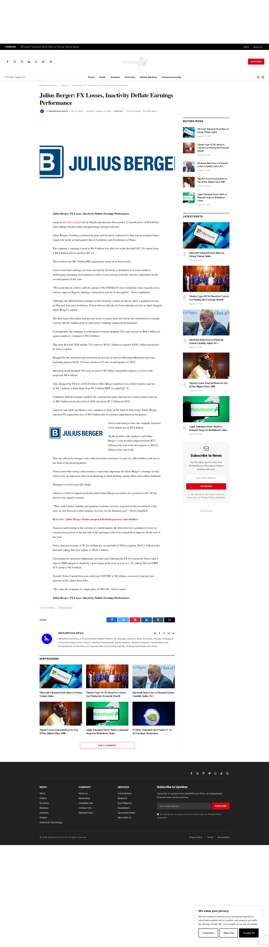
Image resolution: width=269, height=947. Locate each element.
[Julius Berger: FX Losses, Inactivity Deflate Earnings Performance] (107, 162)
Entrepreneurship (171, 77)
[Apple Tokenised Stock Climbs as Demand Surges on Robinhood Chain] (107, 714)
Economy (130, 77)
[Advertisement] (134, 22)
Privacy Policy (207, 497)
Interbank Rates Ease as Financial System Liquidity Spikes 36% (153, 694)
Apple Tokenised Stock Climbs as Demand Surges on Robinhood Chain (107, 731)
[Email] (28, 250)
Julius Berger (65, 607)
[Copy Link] (28, 286)
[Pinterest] (28, 243)
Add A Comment (107, 745)
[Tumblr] (28, 257)
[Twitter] (28, 229)
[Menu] (263, 77)
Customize (208, 933)
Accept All (248, 933)
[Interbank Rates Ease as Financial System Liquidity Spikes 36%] (153, 676)
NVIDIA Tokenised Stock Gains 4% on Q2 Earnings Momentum (152, 731)
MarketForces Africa (48, 85)
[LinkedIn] (28, 236)
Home (246, 47)
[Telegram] (28, 272)
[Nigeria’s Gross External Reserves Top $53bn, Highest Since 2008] (61, 714)
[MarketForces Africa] (134, 62)
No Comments (135, 111)
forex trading (47, 607)
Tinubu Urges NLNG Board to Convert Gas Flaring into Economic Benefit (106, 694)
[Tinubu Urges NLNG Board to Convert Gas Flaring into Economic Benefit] (107, 676)
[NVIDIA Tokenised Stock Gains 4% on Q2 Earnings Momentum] (153, 714)
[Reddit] (28, 264)
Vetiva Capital (73, 222)
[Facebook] (28, 221)
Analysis (115, 77)
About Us (257, 47)
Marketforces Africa (58, 111)
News (102, 77)
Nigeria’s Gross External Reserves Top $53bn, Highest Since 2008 (59, 731)
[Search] (258, 77)
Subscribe (256, 61)
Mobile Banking (148, 77)
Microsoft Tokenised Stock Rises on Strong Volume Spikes (50, 47)
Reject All (229, 933)
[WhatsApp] (28, 279)
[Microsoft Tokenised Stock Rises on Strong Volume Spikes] (61, 676)
